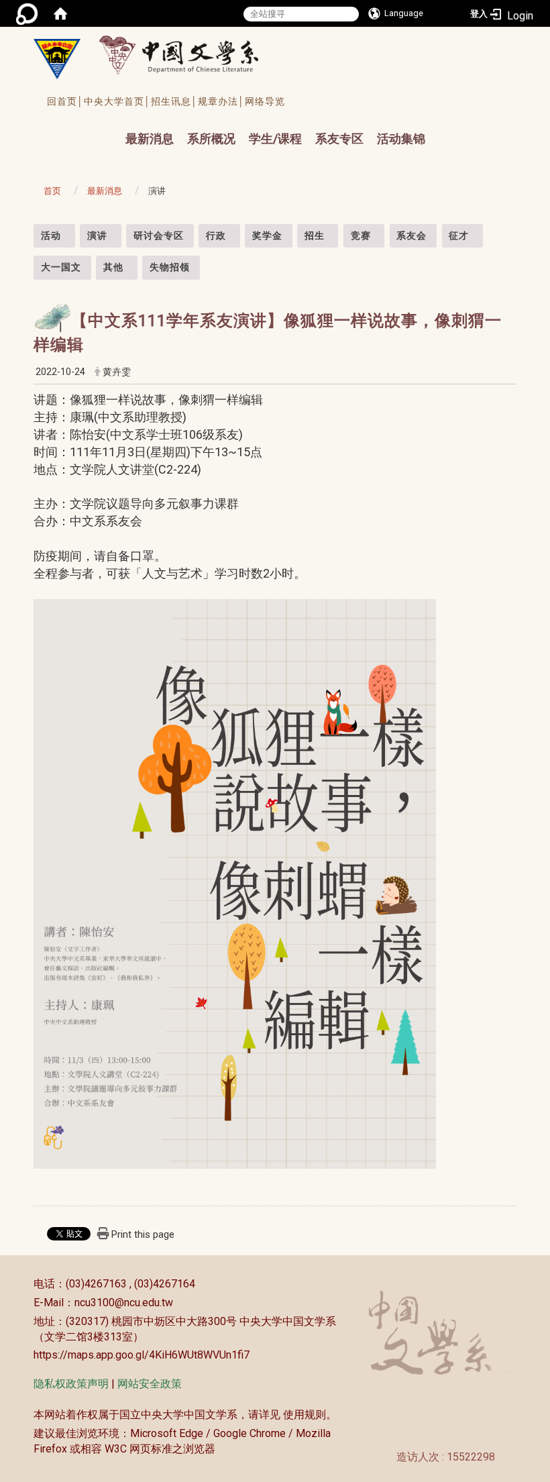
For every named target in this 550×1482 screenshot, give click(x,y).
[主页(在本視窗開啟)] (57, 59)
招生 (315, 235)
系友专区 (339, 138)
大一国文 (61, 267)
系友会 (411, 235)
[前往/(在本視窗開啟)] (191, 55)
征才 (459, 235)
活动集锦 (401, 138)
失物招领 (170, 267)
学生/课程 (275, 138)
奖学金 (267, 235)
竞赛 (361, 235)
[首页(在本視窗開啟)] (60, 13)
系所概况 (211, 138)
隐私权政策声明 (71, 1383)
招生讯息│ (174, 101)
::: (26, 231)
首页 (52, 191)
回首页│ (65, 101)
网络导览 (265, 101)
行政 (216, 235)
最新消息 (149, 138)
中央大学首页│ (117, 101)
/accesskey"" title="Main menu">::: (112, 126)
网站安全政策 (149, 1383)
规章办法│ (221, 101)
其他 (113, 267)
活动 (51, 235)
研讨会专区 (158, 235)
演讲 (97, 235)
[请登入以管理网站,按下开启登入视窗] (27, 13)
